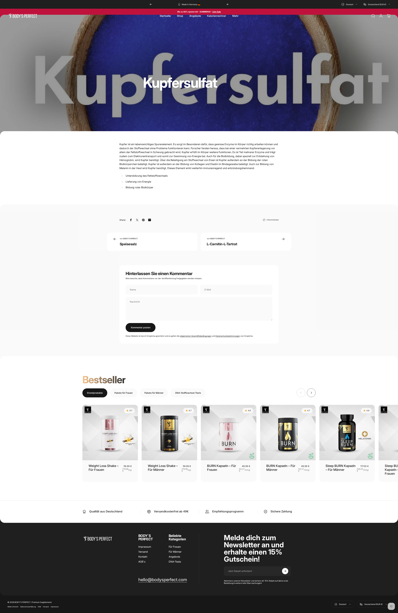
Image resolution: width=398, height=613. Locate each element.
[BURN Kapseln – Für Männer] (288, 432)
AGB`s (141, 561)
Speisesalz (128, 244)
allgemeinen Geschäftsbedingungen (195, 336)
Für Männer (175, 551)
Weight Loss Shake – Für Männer (163, 468)
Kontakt (142, 556)
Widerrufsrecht (12, 607)
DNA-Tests (175, 561)
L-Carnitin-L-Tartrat (222, 244)
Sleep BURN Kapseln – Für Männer (341, 468)
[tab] (94, 392)
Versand (143, 551)
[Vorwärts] (227, 4)
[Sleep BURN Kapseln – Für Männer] (347, 432)
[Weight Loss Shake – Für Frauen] (110, 432)
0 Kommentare (273, 220)
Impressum (144, 546)
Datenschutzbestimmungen (228, 336)
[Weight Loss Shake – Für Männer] (169, 432)
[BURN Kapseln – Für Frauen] (228, 432)
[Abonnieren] (285, 571)
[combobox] (349, 4)
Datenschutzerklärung (28, 607)
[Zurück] (150, 4)
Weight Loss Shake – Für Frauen (103, 468)
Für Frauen (175, 546)
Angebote (174, 556)
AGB (39, 607)
